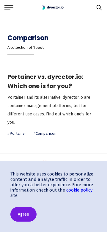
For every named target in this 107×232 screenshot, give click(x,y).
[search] (98, 7)
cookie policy (79, 190)
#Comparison (45, 133)
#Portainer (16, 133)
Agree (23, 214)
